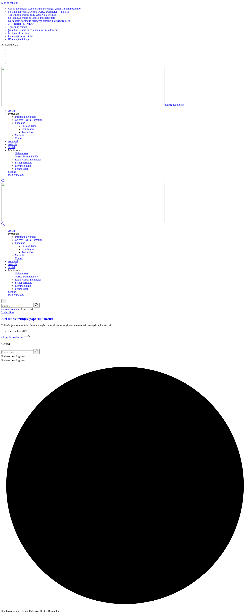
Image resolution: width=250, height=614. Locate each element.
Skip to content (9, 2)
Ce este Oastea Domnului (28, 119)
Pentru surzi (21, 168)
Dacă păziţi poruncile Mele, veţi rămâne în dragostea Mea (39, 20)
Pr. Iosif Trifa (29, 125)
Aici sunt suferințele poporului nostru (27, 319)
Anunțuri (13, 141)
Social (11, 147)
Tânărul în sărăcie (17, 26)
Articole (12, 144)
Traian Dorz (28, 132)
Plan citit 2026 (16, 174)
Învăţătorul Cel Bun (18, 33)
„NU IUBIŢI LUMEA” (21, 23)
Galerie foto (21, 153)
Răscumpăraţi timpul (19, 39)
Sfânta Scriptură (23, 162)
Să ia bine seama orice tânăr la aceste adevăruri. (33, 30)
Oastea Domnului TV (26, 156)
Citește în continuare (12, 337)
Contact (19, 138)
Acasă (11, 110)
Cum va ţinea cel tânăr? (20, 36)
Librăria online (23, 165)
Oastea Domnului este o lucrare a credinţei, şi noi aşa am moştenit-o (44, 8)
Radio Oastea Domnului (28, 159)
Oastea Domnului (174, 104)
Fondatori (20, 122)
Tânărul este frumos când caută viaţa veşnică (32, 14)
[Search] (3, 181)
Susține (12, 171)
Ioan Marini (28, 129)
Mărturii (19, 135)
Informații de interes (25, 116)
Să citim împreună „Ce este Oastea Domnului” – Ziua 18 (38, 11)
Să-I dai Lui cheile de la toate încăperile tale (31, 17)
